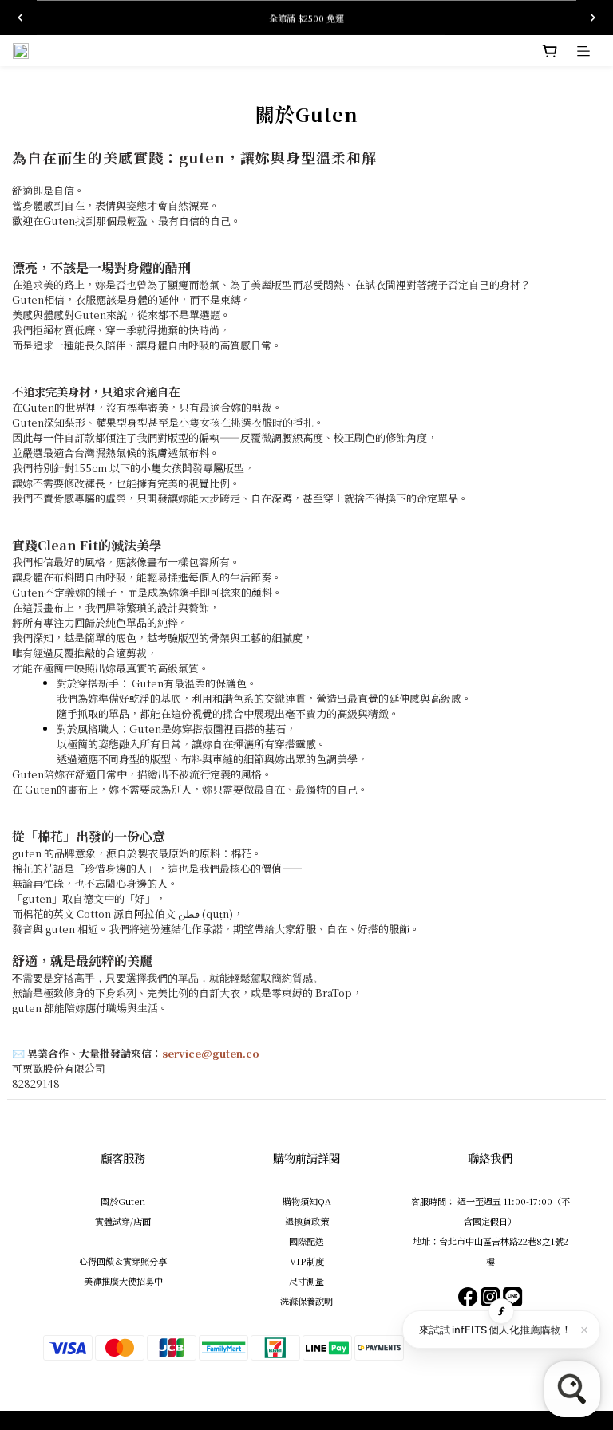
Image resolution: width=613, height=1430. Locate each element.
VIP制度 (307, 1261)
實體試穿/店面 (123, 1221)
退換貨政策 (307, 1221)
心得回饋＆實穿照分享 (123, 1261)
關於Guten (123, 1201)
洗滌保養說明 (306, 1300)
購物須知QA (307, 1201)
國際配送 (306, 1241)
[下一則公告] (593, 17)
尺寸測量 (306, 1280)
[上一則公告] (20, 17)
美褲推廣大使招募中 (123, 1280)
